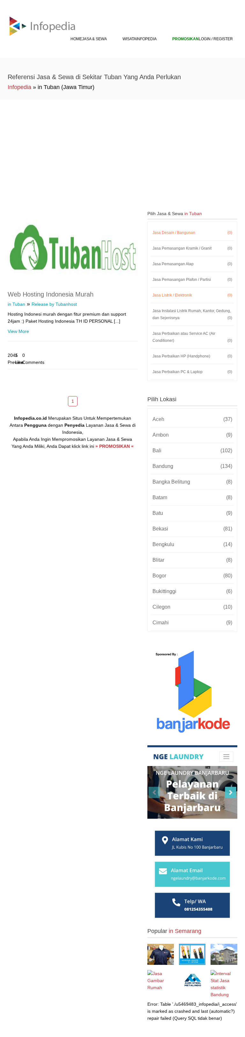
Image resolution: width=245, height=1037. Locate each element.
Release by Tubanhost (54, 304)
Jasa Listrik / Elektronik (192, 295)
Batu (192, 513)
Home (76, 39)
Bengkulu (192, 544)
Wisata (129, 39)
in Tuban (16, 304)
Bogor (192, 575)
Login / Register (216, 39)
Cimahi (192, 622)
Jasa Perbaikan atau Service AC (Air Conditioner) (192, 337)
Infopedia (146, 39)
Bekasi (192, 528)
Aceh (192, 419)
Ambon (192, 435)
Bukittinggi (192, 591)
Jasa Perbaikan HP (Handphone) (192, 356)
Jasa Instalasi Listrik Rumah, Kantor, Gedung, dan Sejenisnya (192, 314)
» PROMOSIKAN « (114, 446)
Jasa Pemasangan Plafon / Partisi (192, 279)
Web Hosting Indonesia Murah (50, 294)
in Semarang (185, 931)
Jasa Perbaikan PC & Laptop (192, 372)
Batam (192, 497)
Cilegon (192, 607)
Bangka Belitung (192, 482)
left (55, 400)
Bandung (192, 466)
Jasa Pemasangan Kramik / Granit (192, 248)
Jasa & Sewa (94, 39)
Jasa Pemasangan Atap (192, 264)
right (90, 400)
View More (18, 331)
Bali (192, 450)
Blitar (192, 560)
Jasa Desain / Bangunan (192, 232)
